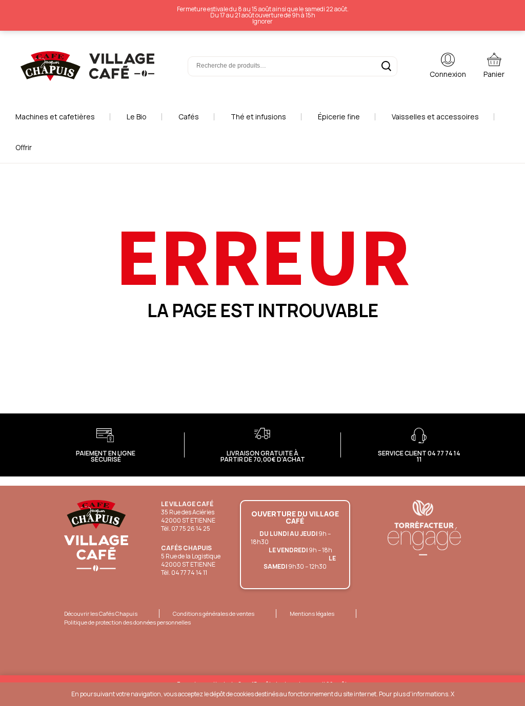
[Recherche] (386, 66)
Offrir (23, 147)
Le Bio (137, 116)
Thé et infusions (258, 116)
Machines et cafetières (55, 116)
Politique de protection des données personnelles (127, 622)
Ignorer (262, 21)
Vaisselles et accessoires (435, 116)
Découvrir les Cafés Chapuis (100, 613)
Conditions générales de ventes (213, 613)
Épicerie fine (339, 116)
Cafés (188, 116)
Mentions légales (312, 613)
